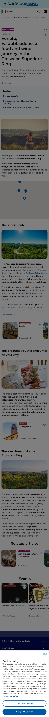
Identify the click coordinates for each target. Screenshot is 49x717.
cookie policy (12, 696)
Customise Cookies (24, 703)
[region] (24, 683)
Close (45, 654)
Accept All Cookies (24, 712)
